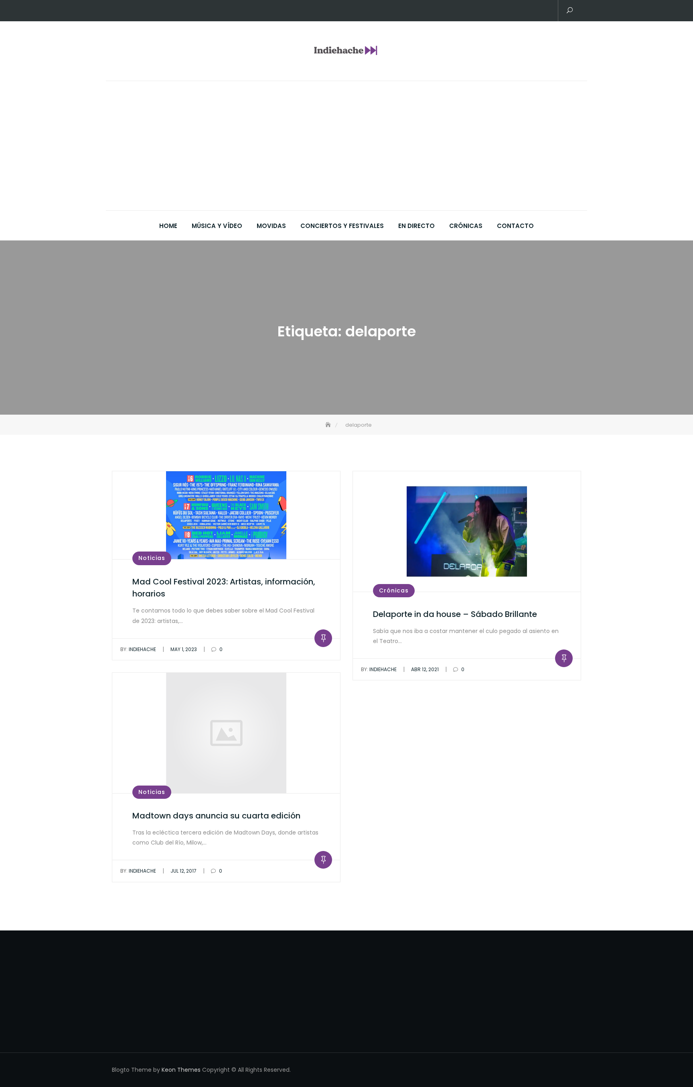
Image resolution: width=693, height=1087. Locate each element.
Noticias (151, 558)
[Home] (328, 425)
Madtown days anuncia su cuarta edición (216, 815)
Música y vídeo (217, 226)
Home (168, 226)
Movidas (271, 226)
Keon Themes (181, 1070)
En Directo (416, 226)
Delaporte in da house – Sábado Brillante (455, 614)
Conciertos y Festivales (342, 226)
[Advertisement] (348, 150)
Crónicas (465, 226)
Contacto (515, 226)
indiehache (138, 649)
